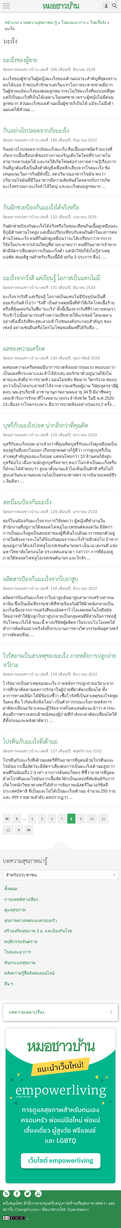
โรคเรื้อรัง (98, 22)
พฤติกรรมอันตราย (20, 941)
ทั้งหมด (10, 888)
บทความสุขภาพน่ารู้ (40, 22)
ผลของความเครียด (24, 349)
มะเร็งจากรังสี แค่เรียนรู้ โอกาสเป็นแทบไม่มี (51, 278)
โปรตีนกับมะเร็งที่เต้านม (30, 742)
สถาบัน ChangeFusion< (22, 1209)
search (114, 5)
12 (8, 830)
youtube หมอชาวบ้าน (38, 1193)
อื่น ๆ (8, 983)
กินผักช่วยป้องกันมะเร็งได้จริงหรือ (41, 208)
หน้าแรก (12, 22)
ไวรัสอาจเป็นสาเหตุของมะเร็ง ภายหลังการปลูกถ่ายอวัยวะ (59, 661)
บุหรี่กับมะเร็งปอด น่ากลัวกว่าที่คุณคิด (45, 425)
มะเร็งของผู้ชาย (20, 60)
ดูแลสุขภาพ (15, 909)
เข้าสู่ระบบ (106, 5)
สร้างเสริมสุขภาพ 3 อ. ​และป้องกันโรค (38, 930)
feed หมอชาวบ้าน (6, 1193)
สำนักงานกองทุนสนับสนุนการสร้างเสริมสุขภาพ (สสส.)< (65, 1203)
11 (103, 819)
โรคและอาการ (73, 22)
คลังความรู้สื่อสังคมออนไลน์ (29, 973)
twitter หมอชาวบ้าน (27, 1193)
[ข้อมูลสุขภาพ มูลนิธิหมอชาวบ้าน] (61, 5)
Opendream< (78, 1209)
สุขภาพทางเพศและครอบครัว (30, 920)
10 (92, 819)
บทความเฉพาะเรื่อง (26, 1012)
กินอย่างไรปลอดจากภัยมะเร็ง (36, 131)
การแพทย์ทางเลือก (21, 899)
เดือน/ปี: (65, 70)
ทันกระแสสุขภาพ (19, 962)
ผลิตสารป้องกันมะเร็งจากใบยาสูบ (40, 579)
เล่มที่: (44, 70)
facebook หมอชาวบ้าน (17, 1193)
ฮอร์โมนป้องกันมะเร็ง (27, 502)
